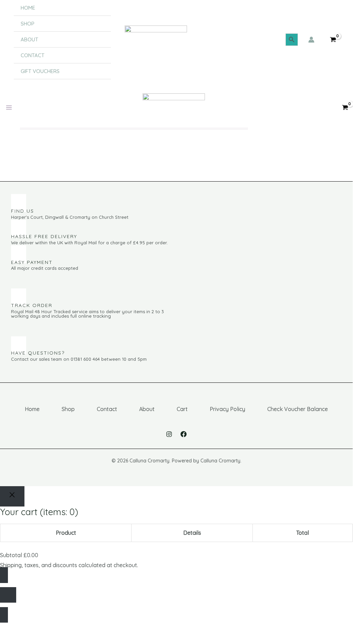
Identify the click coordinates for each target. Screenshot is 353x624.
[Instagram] (169, 434)
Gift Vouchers (40, 71)
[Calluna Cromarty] (156, 39)
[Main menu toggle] (9, 107)
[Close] (12, 496)
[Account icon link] (311, 40)
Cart (182, 409)
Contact (32, 55)
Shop (27, 23)
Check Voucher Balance (297, 409)
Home (28, 7)
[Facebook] (183, 434)
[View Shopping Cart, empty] (333, 39)
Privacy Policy (227, 409)
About (29, 39)
